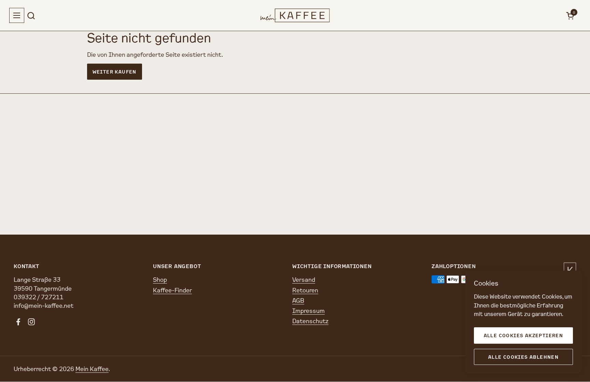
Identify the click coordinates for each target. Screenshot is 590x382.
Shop (160, 279)
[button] (31, 15)
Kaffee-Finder (172, 290)
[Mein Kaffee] (295, 15)
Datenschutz (310, 321)
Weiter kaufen (115, 72)
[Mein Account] (555, 15)
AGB (298, 300)
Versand (303, 279)
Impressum (308, 310)
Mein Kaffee (92, 368)
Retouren (305, 290)
